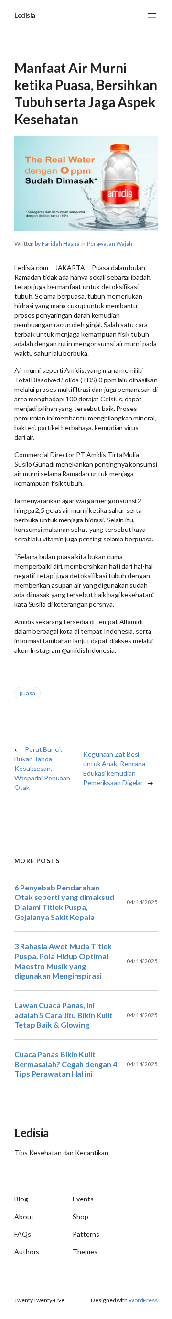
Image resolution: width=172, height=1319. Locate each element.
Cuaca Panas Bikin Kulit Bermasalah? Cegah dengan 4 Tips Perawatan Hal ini (65, 1063)
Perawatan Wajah (110, 243)
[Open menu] (152, 15)
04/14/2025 (142, 902)
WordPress (143, 1300)
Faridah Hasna (61, 243)
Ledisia (24, 15)
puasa (27, 693)
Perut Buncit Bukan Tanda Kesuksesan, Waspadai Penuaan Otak (42, 768)
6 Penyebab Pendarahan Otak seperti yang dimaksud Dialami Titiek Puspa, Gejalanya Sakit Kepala (64, 902)
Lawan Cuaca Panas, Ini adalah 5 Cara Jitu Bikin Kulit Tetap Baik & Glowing (63, 1014)
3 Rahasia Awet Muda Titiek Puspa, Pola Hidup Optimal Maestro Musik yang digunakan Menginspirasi (62, 960)
